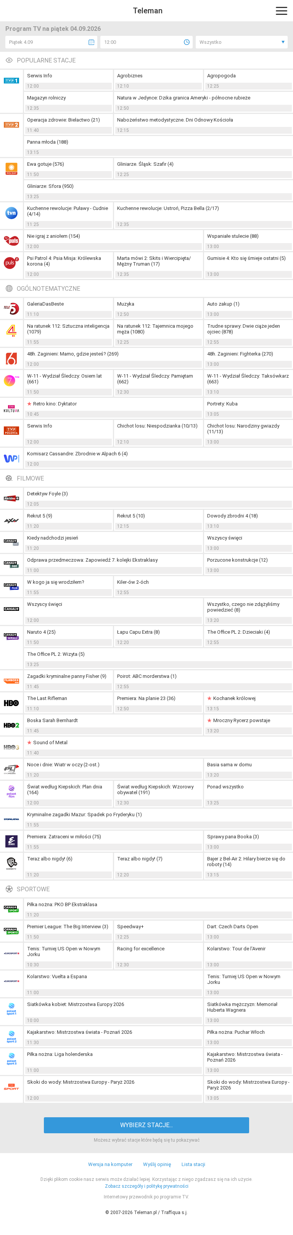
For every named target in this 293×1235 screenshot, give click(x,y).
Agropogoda (221, 75)
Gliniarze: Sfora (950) (50, 186)
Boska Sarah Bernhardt (52, 720)
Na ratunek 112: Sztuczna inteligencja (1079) (68, 329)
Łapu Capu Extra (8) (138, 632)
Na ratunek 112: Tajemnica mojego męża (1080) (155, 329)
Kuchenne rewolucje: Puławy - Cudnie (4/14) (67, 211)
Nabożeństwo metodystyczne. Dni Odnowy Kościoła (175, 120)
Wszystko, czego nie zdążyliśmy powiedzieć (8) (243, 607)
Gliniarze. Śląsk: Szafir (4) (145, 164)
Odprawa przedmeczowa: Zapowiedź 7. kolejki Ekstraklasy (92, 560)
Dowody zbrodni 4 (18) (232, 516)
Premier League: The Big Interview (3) (67, 926)
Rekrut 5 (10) (131, 516)
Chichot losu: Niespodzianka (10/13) (157, 426)
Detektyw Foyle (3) (47, 494)
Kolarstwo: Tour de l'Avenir (236, 948)
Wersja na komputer (110, 1164)
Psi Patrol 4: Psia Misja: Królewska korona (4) (64, 261)
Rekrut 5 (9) (39, 516)
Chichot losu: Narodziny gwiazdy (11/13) (243, 428)
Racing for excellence (140, 948)
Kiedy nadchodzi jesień (52, 538)
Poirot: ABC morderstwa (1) (147, 676)
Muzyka (125, 304)
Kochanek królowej (234, 698)
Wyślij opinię (157, 1164)
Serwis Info (39, 75)
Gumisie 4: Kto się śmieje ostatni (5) (246, 258)
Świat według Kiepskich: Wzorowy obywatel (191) (155, 789)
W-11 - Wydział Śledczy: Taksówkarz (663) (248, 378)
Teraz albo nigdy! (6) (49, 859)
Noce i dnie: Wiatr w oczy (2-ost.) (63, 764)
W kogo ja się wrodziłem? (55, 582)
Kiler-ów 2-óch (133, 582)
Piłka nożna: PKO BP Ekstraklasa (62, 904)
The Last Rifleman (47, 698)
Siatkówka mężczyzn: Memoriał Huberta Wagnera (242, 1007)
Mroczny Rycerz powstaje (241, 720)
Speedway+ (130, 926)
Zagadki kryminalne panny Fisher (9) (66, 676)
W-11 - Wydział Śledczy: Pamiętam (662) (155, 378)
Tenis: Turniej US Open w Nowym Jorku (63, 951)
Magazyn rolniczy (46, 98)
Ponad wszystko (225, 787)
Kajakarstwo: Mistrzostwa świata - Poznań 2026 (79, 1032)
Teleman (148, 10)
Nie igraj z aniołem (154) (53, 236)
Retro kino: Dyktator (55, 404)
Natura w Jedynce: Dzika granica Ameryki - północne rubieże (183, 98)
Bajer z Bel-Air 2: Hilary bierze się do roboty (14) (246, 861)
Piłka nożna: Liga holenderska (60, 1054)
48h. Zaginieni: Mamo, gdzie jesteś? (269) (73, 354)
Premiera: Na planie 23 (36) (146, 698)
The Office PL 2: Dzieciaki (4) (238, 632)
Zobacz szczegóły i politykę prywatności (146, 1186)
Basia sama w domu (229, 764)
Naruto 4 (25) (41, 632)
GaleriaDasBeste (45, 304)
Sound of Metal (50, 742)
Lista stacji (193, 1164)
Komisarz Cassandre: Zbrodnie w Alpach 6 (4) (77, 454)
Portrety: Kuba (222, 404)
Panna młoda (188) (47, 142)
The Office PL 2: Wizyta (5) (56, 654)
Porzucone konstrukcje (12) (237, 560)
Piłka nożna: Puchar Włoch (236, 1032)
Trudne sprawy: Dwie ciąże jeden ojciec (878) (243, 329)
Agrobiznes (130, 75)
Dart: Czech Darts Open (232, 926)
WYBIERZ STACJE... (146, 1125)
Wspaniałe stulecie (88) (233, 236)
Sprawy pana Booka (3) (233, 836)
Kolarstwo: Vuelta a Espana (57, 976)
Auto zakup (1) (223, 304)
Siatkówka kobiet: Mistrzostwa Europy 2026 (75, 1004)
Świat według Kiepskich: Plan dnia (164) (64, 789)
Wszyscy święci (224, 538)
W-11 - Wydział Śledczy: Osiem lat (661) (64, 378)
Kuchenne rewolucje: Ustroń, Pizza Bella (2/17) (168, 208)
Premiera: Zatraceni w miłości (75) (64, 836)
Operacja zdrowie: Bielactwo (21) (63, 120)
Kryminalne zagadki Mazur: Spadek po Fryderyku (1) (84, 814)
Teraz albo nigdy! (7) (140, 859)
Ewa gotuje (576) (45, 164)
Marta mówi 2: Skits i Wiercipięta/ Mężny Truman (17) (154, 261)
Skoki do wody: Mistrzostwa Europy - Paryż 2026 (80, 1082)
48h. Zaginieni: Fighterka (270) (240, 354)
